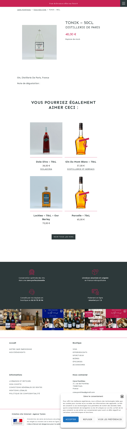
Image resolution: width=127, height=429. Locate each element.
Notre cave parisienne (20, 349)
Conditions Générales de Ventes (25, 387)
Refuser (87, 419)
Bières (76, 358)
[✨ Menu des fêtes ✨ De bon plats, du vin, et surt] (53, 319)
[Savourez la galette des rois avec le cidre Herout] (31, 319)
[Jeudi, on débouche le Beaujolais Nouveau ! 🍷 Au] (95, 319)
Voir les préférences (110, 419)
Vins (75, 349)
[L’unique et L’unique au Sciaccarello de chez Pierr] (10, 319)
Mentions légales (18, 390)
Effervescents (80, 352)
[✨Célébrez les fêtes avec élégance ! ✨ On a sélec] (74, 319)
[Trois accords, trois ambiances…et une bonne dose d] (116, 319)
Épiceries (77, 362)
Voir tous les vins (64, 237)
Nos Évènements (17, 352)
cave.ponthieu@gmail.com (84, 392)
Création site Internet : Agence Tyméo (29, 414)
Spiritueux (78, 355)
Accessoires (79, 365)
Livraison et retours (20, 381)
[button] (122, 396)
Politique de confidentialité (24, 393)
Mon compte (15, 384)
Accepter (71, 419)
